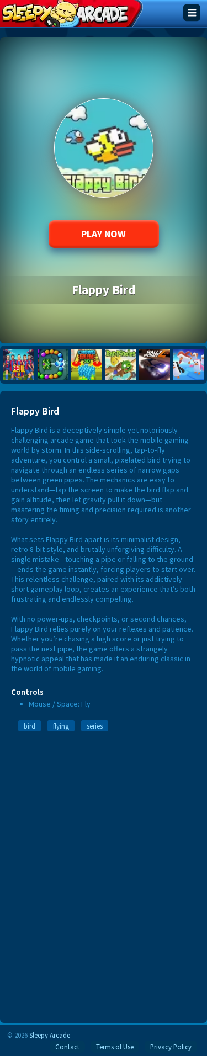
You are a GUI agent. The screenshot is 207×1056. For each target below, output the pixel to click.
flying (61, 725)
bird (29, 725)
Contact (67, 1046)
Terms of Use (115, 1046)
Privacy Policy (171, 1046)
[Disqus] (103, 877)
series (95, 725)
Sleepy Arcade (49, 1035)
